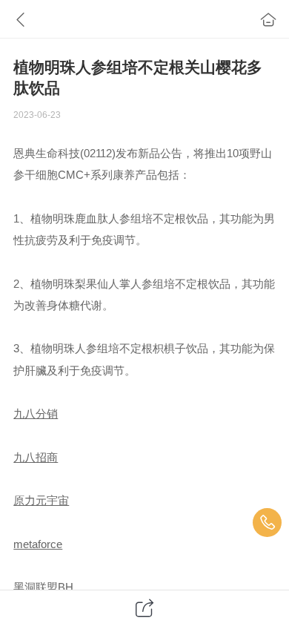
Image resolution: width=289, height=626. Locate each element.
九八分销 (35, 414)
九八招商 (35, 458)
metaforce (37, 544)
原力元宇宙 (41, 501)
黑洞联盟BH (43, 587)
